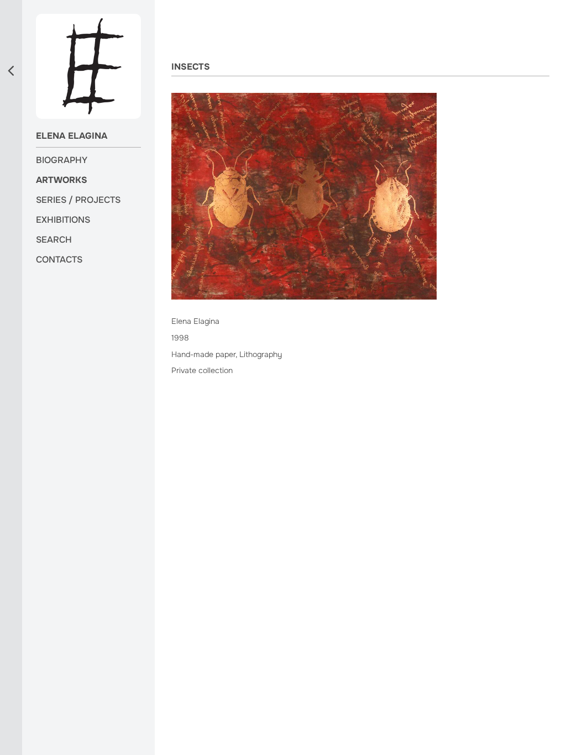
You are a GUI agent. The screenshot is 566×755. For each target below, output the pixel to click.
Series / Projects (78, 200)
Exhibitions (63, 220)
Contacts (59, 259)
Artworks (61, 180)
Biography (61, 160)
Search (54, 239)
